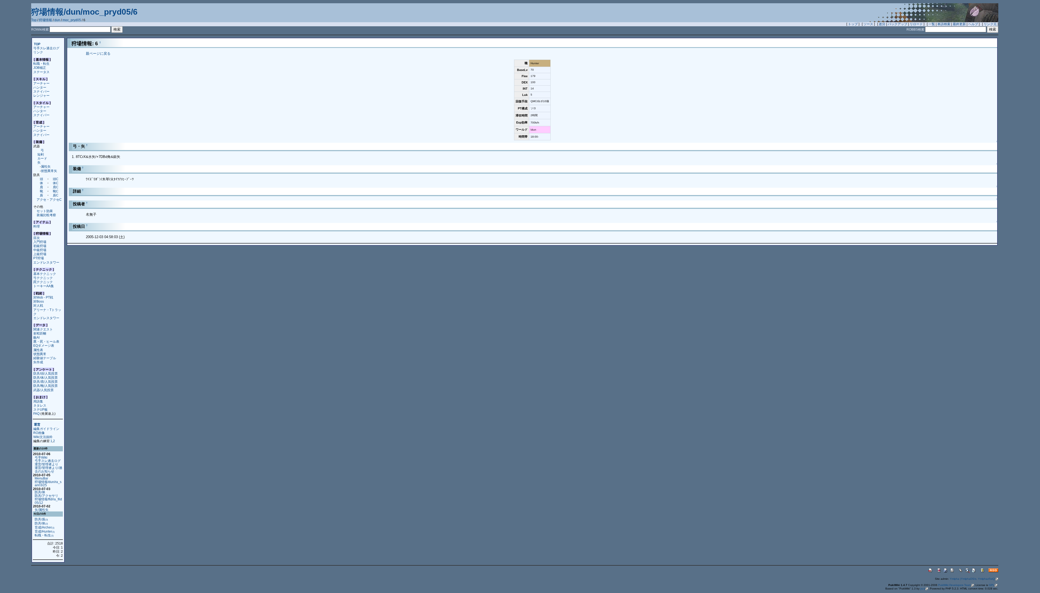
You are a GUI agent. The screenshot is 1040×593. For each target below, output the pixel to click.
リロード (916, 24)
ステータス (41, 72)
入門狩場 (39, 242)
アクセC (56, 199)
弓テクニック (43, 278)
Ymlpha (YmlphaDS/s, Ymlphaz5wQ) (972, 578)
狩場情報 (45, 20)
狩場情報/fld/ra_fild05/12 (48, 500)
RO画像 (39, 433)
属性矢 (46, 166)
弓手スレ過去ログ (46, 48)
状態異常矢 (49, 171)
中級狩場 (39, 250)
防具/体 (40, 492)
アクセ (41, 199)
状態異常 (39, 354)
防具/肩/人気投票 (45, 381)
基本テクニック (44, 274)
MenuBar (41, 478)
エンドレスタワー (46, 262)
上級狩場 (39, 254)
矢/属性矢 (41, 509)
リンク (38, 52)
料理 (36, 226)
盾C (56, 195)
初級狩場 (39, 246)
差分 (882, 24)
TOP (37, 44)
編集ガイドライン (46, 428)
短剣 (40, 154)
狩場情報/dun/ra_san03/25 (48, 483)
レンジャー (41, 95)
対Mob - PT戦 (43, 297)
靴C (56, 191)
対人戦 (38, 305)
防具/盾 (41, 519)
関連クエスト (43, 329)
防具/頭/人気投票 (45, 373)
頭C (56, 179)
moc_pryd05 (72, 20)
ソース (868, 24)
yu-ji (922, 588)
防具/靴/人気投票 (45, 385)
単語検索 (943, 24)
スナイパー (41, 91)
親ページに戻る (98, 53)
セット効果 (45, 211)
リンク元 (990, 24)
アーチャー (41, 83)
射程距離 (39, 333)
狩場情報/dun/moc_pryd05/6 (84, 11)
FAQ (36, 413)
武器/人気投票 (43, 390)
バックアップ (897, 24)
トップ (853, 24)
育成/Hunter (45, 531)
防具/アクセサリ (46, 495)
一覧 (931, 24)
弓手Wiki (41, 457)
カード (42, 158)
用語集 (38, 401)
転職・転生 (41, 63)
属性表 (38, 350)
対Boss (38, 301)
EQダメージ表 (43, 345)
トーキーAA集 (43, 286)
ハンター (39, 87)
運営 (37, 424)
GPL (991, 585)
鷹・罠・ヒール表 (46, 341)
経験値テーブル (44, 358)
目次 (36, 237)
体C (56, 183)
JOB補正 (39, 67)
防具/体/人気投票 (45, 377)
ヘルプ (973, 24)
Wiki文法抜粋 (43, 437)
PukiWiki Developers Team (954, 585)
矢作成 (38, 362)
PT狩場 (38, 258)
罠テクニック (43, 282)
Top (34, 20)
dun (57, 20)
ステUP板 (40, 409)
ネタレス (39, 405)
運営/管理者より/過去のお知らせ (48, 469)
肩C (56, 187)
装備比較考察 (46, 215)
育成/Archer (44, 527)
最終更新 (959, 24)
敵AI (36, 337)
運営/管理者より (46, 464)
